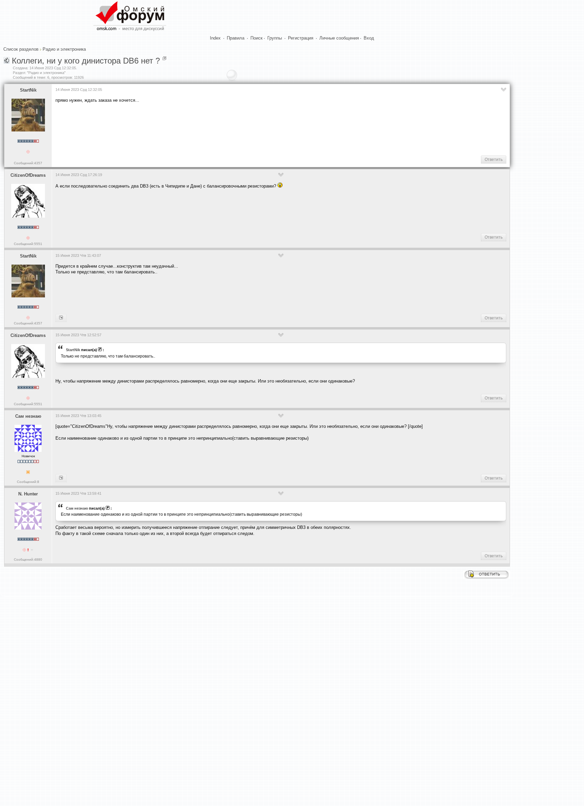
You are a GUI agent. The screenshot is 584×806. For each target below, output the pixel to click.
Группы (274, 38)
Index (215, 38)
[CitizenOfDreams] (61, 318)
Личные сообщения (339, 38)
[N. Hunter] (61, 478)
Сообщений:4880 (28, 559)
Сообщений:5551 (28, 244)
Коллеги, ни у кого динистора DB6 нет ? (86, 60)
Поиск (256, 38)
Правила (235, 38)
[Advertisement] (178, 129)
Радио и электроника (64, 49)
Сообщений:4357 (28, 163)
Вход (369, 38)
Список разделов (21, 49)
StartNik (28, 90)
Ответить (494, 159)
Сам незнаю (28, 416)
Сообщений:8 (28, 482)
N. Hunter (28, 493)
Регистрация (300, 38)
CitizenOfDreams (28, 175)
